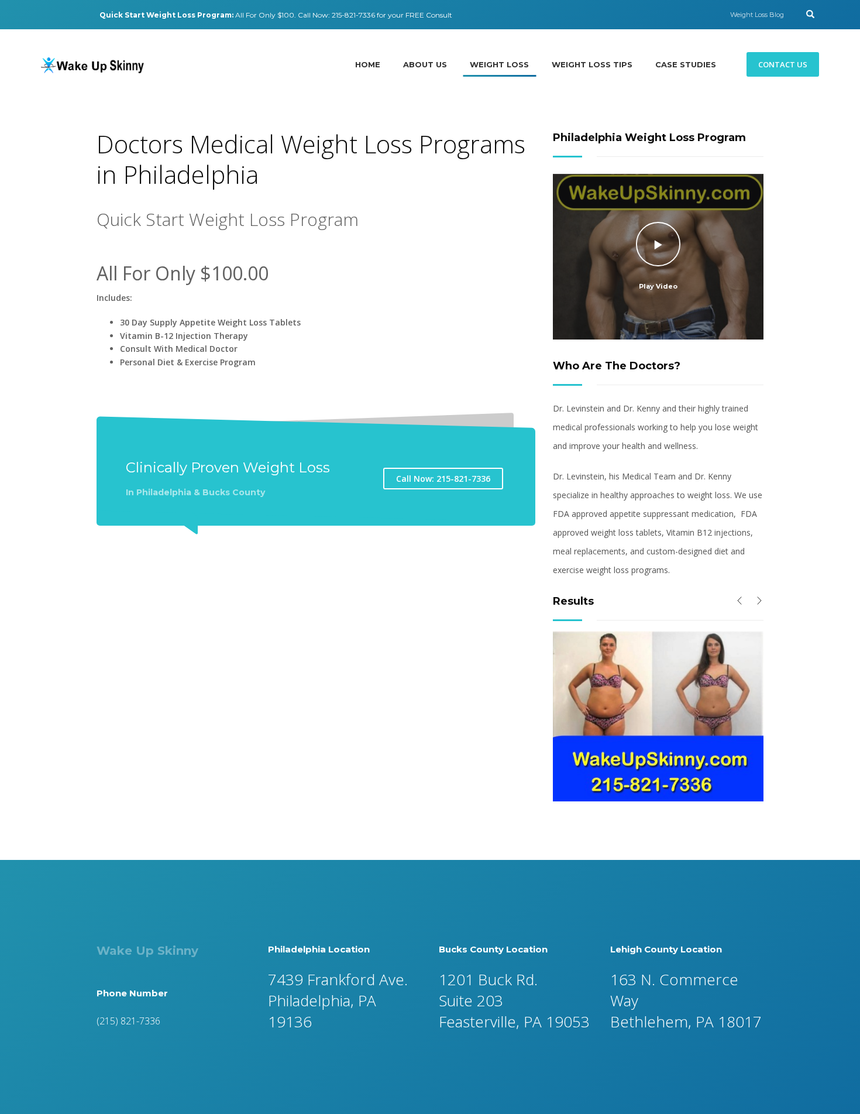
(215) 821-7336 (128, 1020)
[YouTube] (79, 14)
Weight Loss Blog (757, 15)
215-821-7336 (353, 15)
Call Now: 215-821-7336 (443, 478)
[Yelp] (61, 14)
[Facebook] (44, 14)
